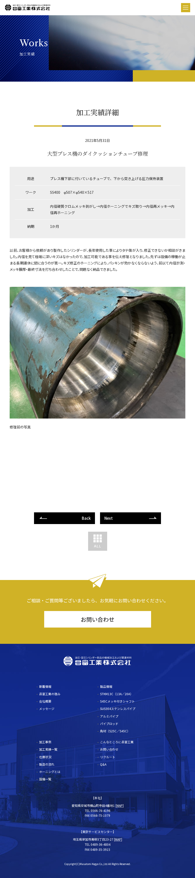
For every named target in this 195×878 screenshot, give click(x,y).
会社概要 (45, 701)
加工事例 (45, 742)
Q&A (103, 764)
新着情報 (45, 686)
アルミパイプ (109, 716)
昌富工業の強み (49, 694)
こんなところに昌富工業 (117, 742)
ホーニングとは (49, 771)
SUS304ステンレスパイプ (117, 708)
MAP (120, 805)
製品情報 (106, 686)
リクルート (107, 757)
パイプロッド (109, 723)
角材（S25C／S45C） (115, 731)
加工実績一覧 (48, 749)
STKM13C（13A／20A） (116, 694)
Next (108, 518)
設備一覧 (45, 779)
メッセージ (46, 708)
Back (86, 518)
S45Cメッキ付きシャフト (117, 701)
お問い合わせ (97, 619)
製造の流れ (46, 764)
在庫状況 (45, 757)
